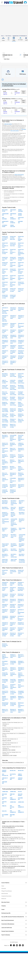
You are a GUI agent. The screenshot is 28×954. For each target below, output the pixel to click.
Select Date (23, 92)
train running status (15, 130)
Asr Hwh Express (6, 108)
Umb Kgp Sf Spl (6, 89)
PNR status (23, 129)
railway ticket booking (19, 174)
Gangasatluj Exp (6, 98)
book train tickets (8, 123)
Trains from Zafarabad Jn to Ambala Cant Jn (13, 762)
